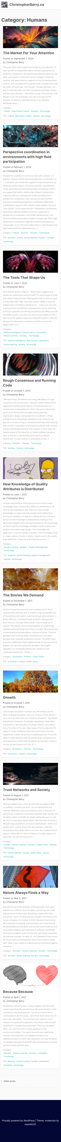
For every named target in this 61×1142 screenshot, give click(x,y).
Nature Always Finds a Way (26, 893)
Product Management (38, 547)
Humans (34, 111)
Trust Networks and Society (26, 790)
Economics (17, 656)
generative (44, 340)
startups (50, 237)
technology (46, 116)
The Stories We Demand (23, 595)
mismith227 (30, 1124)
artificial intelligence (16, 340)
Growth (9, 697)
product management (40, 555)
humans (36, 116)
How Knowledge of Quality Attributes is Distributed (25, 486)
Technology (45, 111)
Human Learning (11, 335)
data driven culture (23, 116)
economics (12, 661)
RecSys (53, 844)
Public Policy (38, 656)
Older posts (9, 1081)
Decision (24, 233)
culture (11, 116)
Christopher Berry (15, 62)
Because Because (18, 992)
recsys (46, 853)
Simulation (42, 1053)
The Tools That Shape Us (24, 277)
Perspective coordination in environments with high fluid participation (27, 157)
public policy (32, 661)
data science (32, 340)
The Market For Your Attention (28, 53)
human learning (31, 237)
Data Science (29, 332)
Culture (7, 111)
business (11, 237)
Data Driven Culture (20, 111)
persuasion (44, 1061)
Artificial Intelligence (12, 332)
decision (11, 448)
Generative (41, 332)
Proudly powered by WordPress (18, 1120)
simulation (8, 1065)
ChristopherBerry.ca (26, 4)
